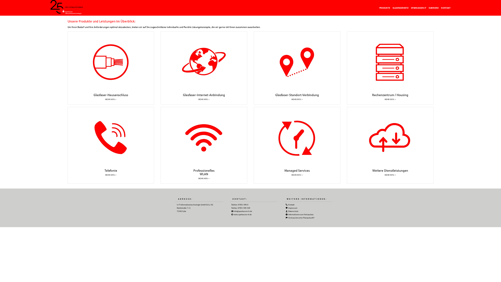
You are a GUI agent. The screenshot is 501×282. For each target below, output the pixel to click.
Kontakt (291, 205)
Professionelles (203, 170)
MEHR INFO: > (110, 99)
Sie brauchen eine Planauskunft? (301, 218)
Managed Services (297, 170)
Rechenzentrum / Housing (390, 95)
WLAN (204, 174)
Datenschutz (293, 211)
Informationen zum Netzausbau (301, 214)
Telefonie (111, 170)
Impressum (292, 208)
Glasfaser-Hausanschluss (111, 95)
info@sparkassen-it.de (242, 211)
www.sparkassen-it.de (242, 214)
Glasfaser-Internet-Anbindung (204, 95)
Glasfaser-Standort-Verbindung (297, 95)
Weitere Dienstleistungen (390, 170)
